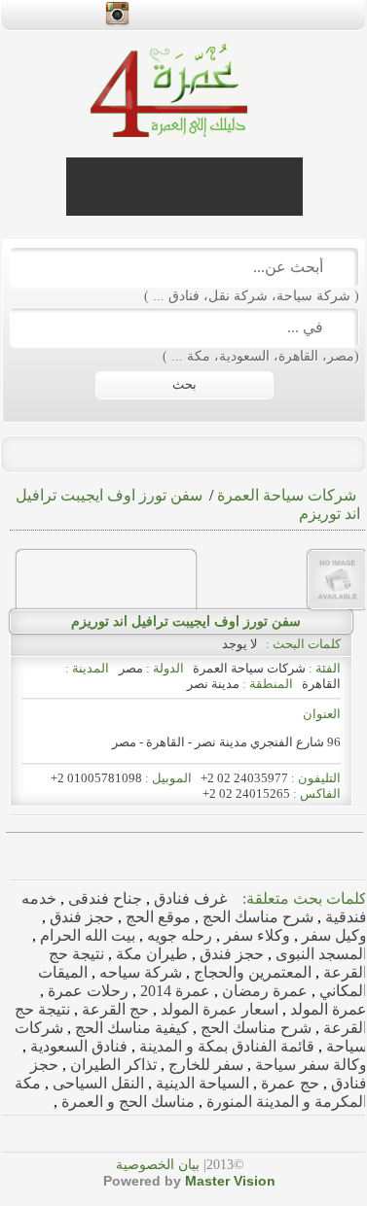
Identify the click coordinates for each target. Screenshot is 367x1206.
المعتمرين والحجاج (251, 972)
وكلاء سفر (255, 935)
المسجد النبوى (319, 954)
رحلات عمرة (86, 990)
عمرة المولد (326, 1009)
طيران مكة (150, 954)
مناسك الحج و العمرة (126, 1101)
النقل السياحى (96, 1083)
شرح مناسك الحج (256, 917)
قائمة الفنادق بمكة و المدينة (224, 1046)
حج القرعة (113, 1009)
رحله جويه (177, 935)
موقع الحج (156, 917)
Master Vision (230, 1181)
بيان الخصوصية (158, 1164)
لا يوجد (242, 644)
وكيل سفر (332, 935)
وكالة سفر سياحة (309, 1064)
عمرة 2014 (173, 990)
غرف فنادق (188, 898)
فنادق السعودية (77, 1046)
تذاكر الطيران (111, 1064)
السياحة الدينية (200, 1083)
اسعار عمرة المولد (217, 1009)
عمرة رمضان (263, 990)
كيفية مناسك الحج (130, 1027)
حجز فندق (80, 917)
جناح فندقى (103, 898)
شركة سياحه (138, 972)
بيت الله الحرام (85, 935)
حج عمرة (288, 1083)
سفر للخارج (204, 1064)
